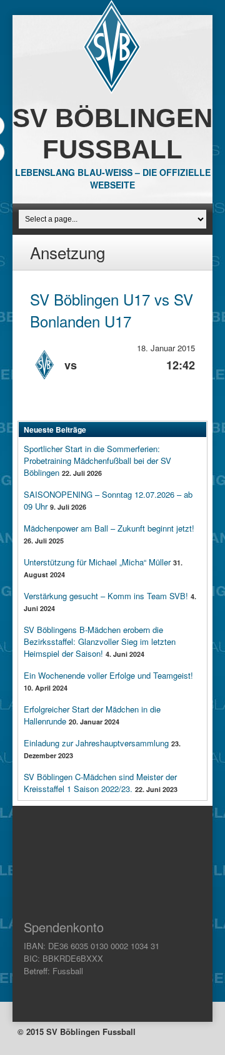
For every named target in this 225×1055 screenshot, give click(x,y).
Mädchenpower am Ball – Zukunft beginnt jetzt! (109, 528)
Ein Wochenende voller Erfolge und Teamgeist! (108, 675)
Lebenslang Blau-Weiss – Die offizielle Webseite (113, 178)
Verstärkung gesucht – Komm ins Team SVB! (106, 596)
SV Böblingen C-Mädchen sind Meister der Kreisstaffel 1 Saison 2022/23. (100, 783)
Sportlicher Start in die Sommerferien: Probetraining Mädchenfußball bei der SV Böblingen (97, 460)
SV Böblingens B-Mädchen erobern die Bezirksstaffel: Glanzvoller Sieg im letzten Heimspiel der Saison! (100, 641)
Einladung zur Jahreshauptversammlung (96, 743)
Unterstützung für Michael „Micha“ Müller (97, 562)
